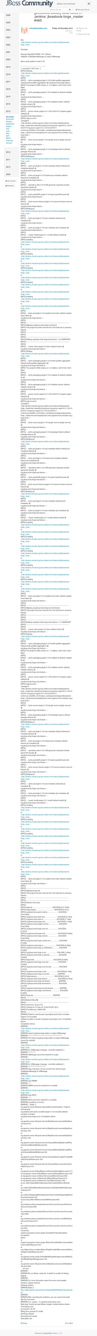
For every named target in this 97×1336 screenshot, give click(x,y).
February (9, 140)
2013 (8, 111)
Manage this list (83, 9)
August (8, 126)
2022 (8, 44)
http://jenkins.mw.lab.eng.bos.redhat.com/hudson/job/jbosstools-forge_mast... (45, 43)
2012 (8, 152)
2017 (8, 81)
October (9, 121)
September (10, 124)
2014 (8, 103)
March (8, 138)
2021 (8, 52)
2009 (8, 174)
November (10, 119)
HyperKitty (48, 1333)
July (7, 128)
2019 (8, 66)
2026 (8, 15)
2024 (8, 29)
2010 (8, 166)
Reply (24, 1323)
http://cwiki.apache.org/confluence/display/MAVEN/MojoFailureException (46, 1291)
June (8, 131)
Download (10, 186)
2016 (8, 89)
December (10, 116)
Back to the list (84, 34)
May (7, 133)
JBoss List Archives (66, 3)
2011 (8, 159)
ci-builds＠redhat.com (38, 28)
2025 (8, 22)
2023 (8, 37)
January (9, 143)
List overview (11, 181)
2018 (8, 74)
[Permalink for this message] (72, 33)
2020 (8, 59)
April (7, 135)
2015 (8, 96)
